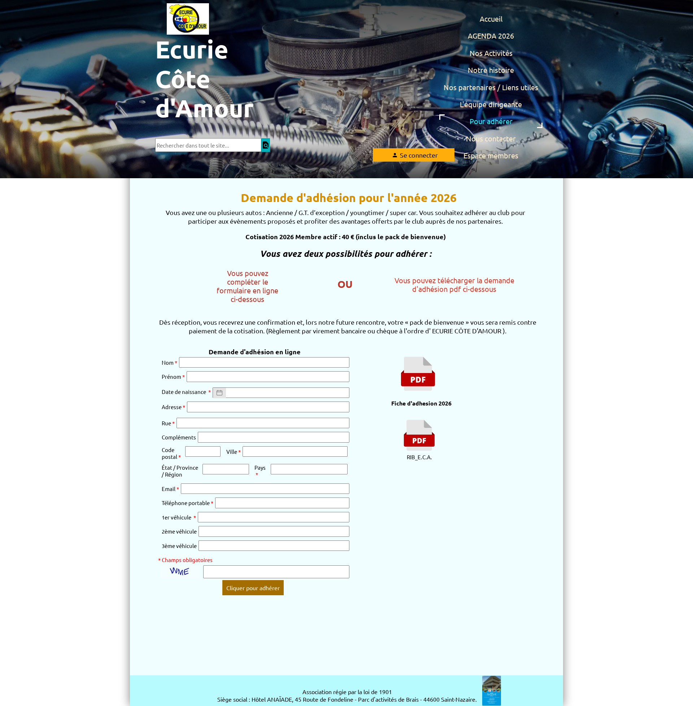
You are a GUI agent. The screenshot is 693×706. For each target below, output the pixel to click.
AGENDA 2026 (491, 35)
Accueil (491, 18)
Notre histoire (491, 69)
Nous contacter (491, 138)
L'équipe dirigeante (491, 104)
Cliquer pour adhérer (253, 587)
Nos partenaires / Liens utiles (491, 87)
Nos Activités (491, 52)
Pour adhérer (491, 121)
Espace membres (490, 155)
